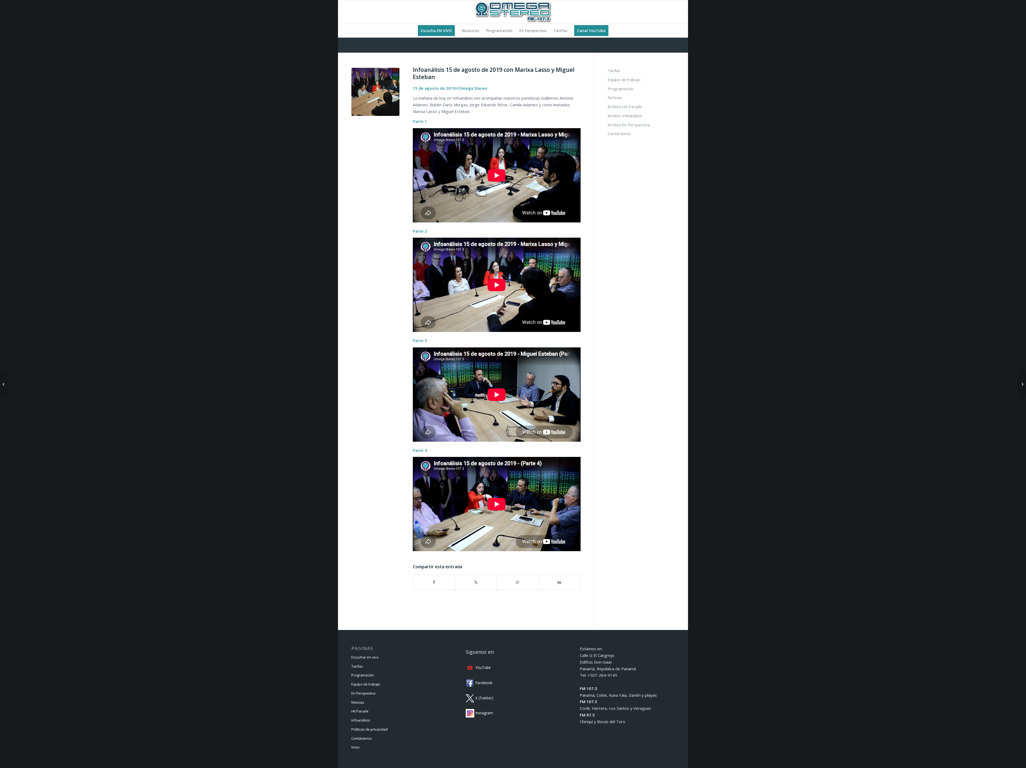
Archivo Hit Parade (625, 106)
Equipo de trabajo (624, 79)
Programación (620, 88)
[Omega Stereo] (513, 12)
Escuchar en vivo (365, 657)
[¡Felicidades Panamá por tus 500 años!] (4, 384)
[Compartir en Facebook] (434, 582)
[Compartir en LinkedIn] (559, 582)
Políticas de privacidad (369, 729)
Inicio (355, 747)
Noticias (615, 97)
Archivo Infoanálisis (625, 115)
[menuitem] (436, 30)
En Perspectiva (363, 693)
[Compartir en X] (475, 582)
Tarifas (614, 70)
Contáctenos (619, 133)
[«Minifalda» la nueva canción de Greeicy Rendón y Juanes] (1022, 384)
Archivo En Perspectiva (629, 124)
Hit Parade (359, 711)
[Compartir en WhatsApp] (517, 582)
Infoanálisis (360, 720)
